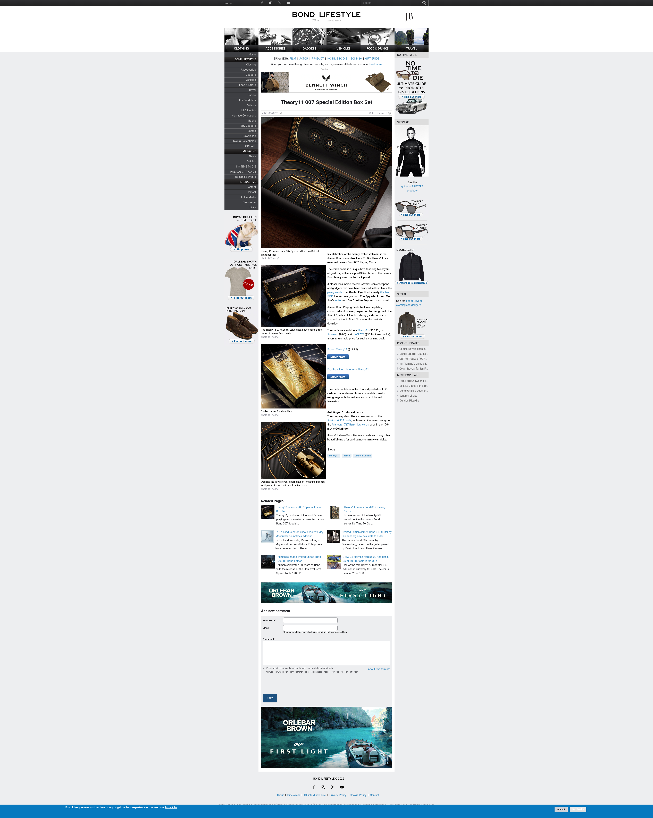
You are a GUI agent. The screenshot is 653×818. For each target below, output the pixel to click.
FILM (293, 58)
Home (228, 3)
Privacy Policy (337, 795)
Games (252, 130)
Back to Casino (270, 112)
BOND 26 (356, 58)
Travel (252, 90)
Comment (268, 639)
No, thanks (578, 809)
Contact (251, 192)
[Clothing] (241, 51)
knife (338, 300)
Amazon (332, 334)
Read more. (375, 64)
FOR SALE (250, 146)
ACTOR (303, 58)
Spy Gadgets (248, 125)
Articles (251, 161)
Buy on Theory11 (337, 349)
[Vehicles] (343, 51)
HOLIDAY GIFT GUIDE (243, 171)
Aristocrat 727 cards (339, 420)
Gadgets (251, 74)
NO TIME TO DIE (246, 166)
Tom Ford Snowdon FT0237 (415, 380)
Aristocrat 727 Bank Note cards (350, 424)
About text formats (379, 669)
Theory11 (363, 369)
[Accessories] (275, 51)
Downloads (249, 136)
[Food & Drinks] (378, 51)
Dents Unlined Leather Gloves (417, 390)
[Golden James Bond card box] (293, 407)
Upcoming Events (245, 176)
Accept (561, 809)
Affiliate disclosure (315, 795)
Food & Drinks (247, 85)
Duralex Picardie (409, 400)
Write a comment (378, 113)
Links (252, 207)
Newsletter (249, 202)
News (252, 156)
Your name (269, 620)
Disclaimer (293, 795)
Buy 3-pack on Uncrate (340, 369)
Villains (251, 105)
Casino (252, 95)
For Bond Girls (247, 100)
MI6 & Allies (248, 110)
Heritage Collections (244, 115)
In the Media (248, 197)
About (280, 795)
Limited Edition (363, 455)
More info (171, 807)
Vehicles (251, 79)
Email (266, 628)
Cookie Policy (358, 795)
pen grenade (334, 292)
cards (347, 455)
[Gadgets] (309, 51)
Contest (251, 187)
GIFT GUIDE (372, 58)
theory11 (363, 330)
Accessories (248, 69)
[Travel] (412, 51)
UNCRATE (358, 334)
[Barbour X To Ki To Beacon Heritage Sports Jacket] (412, 338)
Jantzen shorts (408, 395)
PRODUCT (318, 58)
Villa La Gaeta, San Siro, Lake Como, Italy (423, 385)
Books (252, 120)
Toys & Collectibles (244, 141)
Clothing (251, 64)
